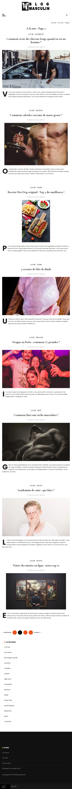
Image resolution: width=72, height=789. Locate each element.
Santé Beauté (39, 34)
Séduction (39, 337)
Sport (39, 410)
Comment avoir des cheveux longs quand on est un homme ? (36, 40)
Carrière (7, 663)
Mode (6, 695)
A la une (31, 34)
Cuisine (39, 187)
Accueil (5, 758)
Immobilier (8, 684)
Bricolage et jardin (11, 658)
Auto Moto (8, 652)
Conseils (7, 668)
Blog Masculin (20, 775)
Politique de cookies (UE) (11, 768)
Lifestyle (39, 485)
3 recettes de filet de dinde (36, 269)
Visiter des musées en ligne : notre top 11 (36, 565)
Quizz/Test (39, 110)
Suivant (37, 632)
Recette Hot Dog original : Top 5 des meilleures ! (36, 192)
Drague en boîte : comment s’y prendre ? (36, 342)
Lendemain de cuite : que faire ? (36, 490)
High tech (7, 679)
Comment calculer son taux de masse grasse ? (36, 115)
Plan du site (6, 763)
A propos (5, 753)
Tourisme (7, 721)
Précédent (7, 632)
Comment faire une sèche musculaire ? (36, 415)
